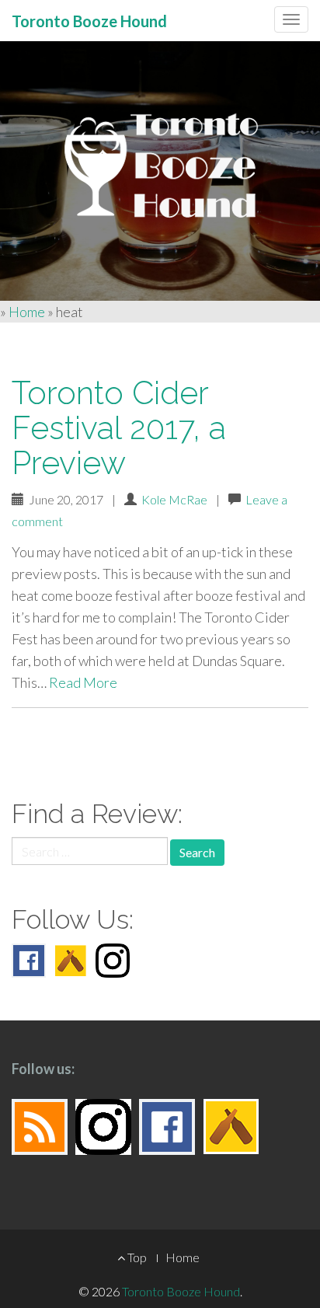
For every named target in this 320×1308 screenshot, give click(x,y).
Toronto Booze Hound (181, 1291)
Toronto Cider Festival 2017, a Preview (119, 428)
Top (136, 1257)
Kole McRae (174, 499)
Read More (83, 682)
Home (27, 311)
